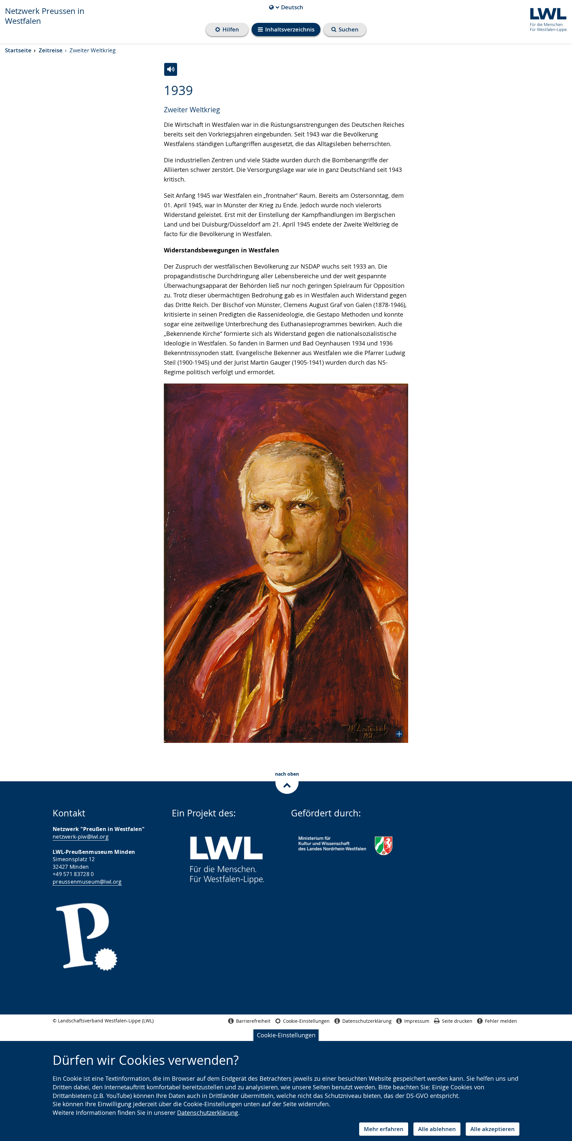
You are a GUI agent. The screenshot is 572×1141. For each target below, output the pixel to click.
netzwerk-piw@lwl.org (81, 836)
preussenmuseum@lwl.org (87, 881)
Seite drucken (457, 1021)
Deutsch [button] (286, 7)
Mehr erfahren (384, 1129)
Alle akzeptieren (492, 1129)
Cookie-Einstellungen (286, 1035)
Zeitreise (51, 50)
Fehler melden (501, 1021)
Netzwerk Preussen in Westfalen (44, 16)
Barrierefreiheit (253, 1021)
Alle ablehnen (437, 1129)
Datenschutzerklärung (207, 1112)
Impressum (416, 1021)
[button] (286, 563)
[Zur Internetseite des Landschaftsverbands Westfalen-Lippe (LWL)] (546, 18)
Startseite (18, 50)
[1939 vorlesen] (170, 69)
